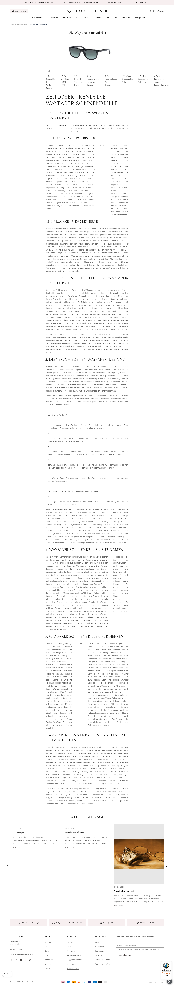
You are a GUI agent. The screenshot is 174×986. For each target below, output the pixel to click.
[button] (37, 19)
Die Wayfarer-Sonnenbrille (38, 25)
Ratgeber (70, 947)
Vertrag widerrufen (102, 964)
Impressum (99, 951)
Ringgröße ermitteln (74, 960)
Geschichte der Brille (124, 890)
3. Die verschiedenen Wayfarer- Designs (111, 80)
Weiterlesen (17, 847)
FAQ (46, 955)
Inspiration (49, 960)
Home (12, 25)
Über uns (48, 942)
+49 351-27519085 (16, 949)
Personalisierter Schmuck (77, 955)
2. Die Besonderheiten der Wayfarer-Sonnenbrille (93, 80)
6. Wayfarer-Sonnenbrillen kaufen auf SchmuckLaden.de (161, 80)
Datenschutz (100, 947)
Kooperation (71, 964)
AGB (97, 942)
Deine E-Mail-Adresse (126, 946)
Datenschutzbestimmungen (148, 949)
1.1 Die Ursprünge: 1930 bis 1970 (65, 80)
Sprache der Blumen (74, 832)
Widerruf (98, 955)
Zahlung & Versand (102, 960)
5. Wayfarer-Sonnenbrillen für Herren (143, 79)
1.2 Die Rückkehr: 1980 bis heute (78, 80)
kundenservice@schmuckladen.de (21, 954)
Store (47, 951)
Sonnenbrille (61, 125)
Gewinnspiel (18, 832)
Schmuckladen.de (27, 982)
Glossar (70, 942)
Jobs (46, 947)
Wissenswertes (22, 25)
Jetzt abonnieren (125, 955)
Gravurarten (71, 951)
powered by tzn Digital (156, 982)
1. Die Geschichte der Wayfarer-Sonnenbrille (51, 82)
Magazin (48, 964)
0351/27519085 (20, 11)
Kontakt (48, 968)
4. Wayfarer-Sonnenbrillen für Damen (127, 79)
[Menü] (170, 962)
